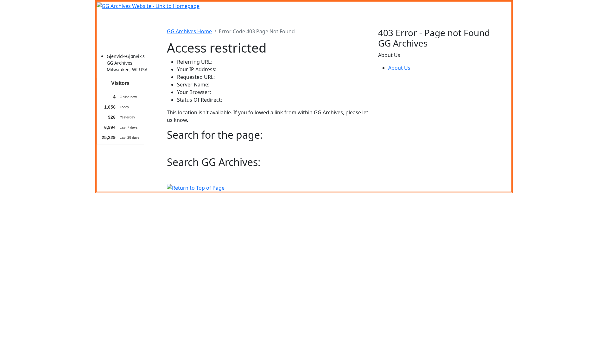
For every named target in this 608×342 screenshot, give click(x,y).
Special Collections (411, 18)
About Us (399, 67)
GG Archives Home (189, 31)
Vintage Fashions (318, 18)
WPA (349, 18)
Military (255, 18)
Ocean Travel (225, 18)
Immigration (190, 18)
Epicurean (281, 18)
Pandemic (372, 18)
